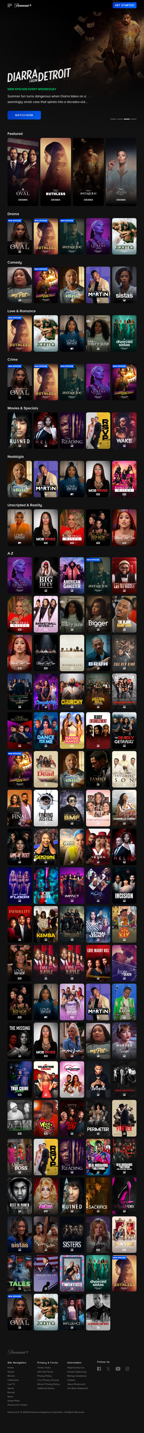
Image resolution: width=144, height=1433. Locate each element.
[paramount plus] (23, 5)
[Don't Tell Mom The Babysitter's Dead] (46, 769)
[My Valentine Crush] (46, 1079)
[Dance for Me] (46, 730)
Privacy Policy (44, 1376)
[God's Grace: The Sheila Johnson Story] (72, 847)
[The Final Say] (20, 808)
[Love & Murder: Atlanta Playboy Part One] (46, 963)
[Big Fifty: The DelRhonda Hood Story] (46, 575)
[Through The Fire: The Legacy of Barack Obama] (46, 1273)
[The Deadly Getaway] (124, 730)
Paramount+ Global (17, 1405)
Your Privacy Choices (48, 1380)
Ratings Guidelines (77, 1376)
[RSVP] (46, 1157)
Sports (11, 1388)
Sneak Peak (14, 1401)
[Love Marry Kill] (98, 963)
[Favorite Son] (124, 769)
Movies (11, 1376)
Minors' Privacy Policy (48, 1384)
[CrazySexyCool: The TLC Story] (124, 691)
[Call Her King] (124, 653)
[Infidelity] (20, 924)
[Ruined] (72, 1196)
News (10, 1397)
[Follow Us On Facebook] (99, 1369)
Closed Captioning (76, 1372)
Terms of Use (44, 1368)
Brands (11, 1392)
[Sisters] (72, 1234)
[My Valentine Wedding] (72, 1079)
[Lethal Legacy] (98, 924)
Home (11, 1368)
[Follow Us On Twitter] (108, 1368)
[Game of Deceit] (20, 847)
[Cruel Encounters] (20, 730)
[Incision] (124, 885)
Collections (13, 1380)
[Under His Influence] (72, 1312)
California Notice (45, 1388)
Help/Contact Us (75, 1368)
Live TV (11, 1384)
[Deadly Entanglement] (98, 730)
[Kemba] (46, 924)
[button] (10, 6)
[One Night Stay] (72, 1118)
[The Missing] (20, 1041)
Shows (11, 1372)
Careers (71, 1380)
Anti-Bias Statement (77, 1388)
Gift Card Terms (45, 1372)
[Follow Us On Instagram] (127, 1369)
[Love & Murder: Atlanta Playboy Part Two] (72, 963)
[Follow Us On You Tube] (118, 1369)
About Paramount (76, 1384)
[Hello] (124, 847)
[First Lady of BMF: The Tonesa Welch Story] (72, 808)
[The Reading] (72, 1157)
